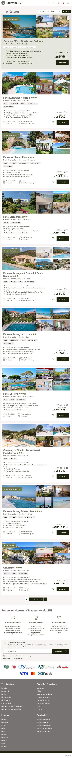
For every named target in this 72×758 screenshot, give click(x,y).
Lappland (4, 746)
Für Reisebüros (6, 697)
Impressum (40, 688)
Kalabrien (4, 737)
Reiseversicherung (43, 700)
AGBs (39, 691)
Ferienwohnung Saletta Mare (18, 511)
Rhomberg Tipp (30, 47)
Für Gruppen (5, 700)
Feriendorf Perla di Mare (16, 157)
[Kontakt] (59, 3)
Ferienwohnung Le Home (16, 334)
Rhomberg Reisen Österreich (11, 709)
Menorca (4, 734)
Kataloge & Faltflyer (43, 731)
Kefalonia (4, 722)
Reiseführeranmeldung (44, 728)
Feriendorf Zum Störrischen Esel (20, 41)
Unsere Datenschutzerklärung (13, 658)
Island (3, 743)
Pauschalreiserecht (43, 697)
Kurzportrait (5, 691)
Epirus (3, 728)
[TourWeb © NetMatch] (68, 755)
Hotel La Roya (10, 393)
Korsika (3, 719)
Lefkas (3, 725)
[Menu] (68, 3)
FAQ (38, 706)
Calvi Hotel (9, 567)
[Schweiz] (63, 3)
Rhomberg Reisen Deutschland (11, 706)
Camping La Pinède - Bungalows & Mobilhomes (21, 451)
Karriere (4, 694)
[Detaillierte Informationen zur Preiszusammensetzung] (67, 52)
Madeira (4, 740)
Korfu (3, 731)
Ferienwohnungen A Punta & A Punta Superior (23, 274)
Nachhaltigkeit (32, 103)
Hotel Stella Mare (12, 216)
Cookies (39, 709)
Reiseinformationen (43, 703)
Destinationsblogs (43, 722)
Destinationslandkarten (44, 725)
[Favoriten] (54, 3)
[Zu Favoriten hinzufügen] (53, 62)
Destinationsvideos (43, 719)
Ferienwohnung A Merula (16, 97)
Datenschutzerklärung (44, 694)
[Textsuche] (49, 3)
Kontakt (4, 688)
